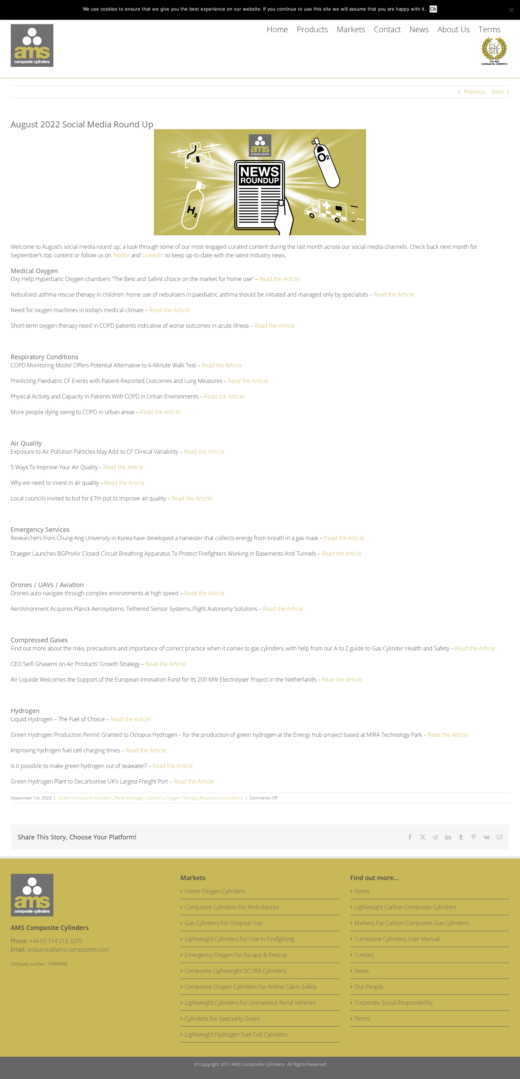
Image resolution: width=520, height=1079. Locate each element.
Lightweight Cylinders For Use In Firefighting (239, 939)
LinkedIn (153, 255)
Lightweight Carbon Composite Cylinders (405, 907)
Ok (433, 9)
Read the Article (279, 279)
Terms (362, 1018)
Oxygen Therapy (181, 798)
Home (362, 891)
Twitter (121, 255)
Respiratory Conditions (221, 798)
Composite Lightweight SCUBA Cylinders (235, 971)
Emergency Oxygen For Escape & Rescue (236, 955)
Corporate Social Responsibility (393, 1002)
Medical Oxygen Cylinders (139, 798)
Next (498, 92)
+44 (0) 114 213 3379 (55, 941)
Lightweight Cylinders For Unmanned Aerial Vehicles (250, 1002)
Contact (364, 955)
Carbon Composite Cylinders (85, 798)
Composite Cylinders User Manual (397, 939)
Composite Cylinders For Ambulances (232, 907)
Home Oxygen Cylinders (215, 891)
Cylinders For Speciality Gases (222, 1018)
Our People (368, 987)
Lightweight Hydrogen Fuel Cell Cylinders (236, 1034)
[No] (511, 9)
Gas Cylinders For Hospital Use (223, 923)
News (361, 971)
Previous (474, 92)
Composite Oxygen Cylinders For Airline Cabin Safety (251, 987)
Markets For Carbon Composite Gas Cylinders (411, 923)
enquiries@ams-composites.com (68, 949)
